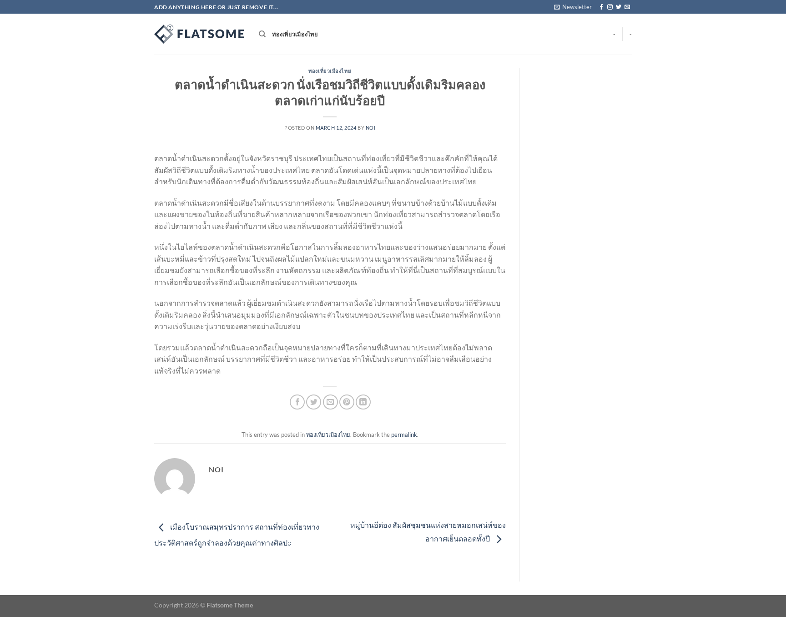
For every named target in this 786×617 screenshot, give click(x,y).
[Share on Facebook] (297, 402)
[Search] (262, 34)
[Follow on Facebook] (601, 7)
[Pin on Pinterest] (346, 402)
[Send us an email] (627, 7)
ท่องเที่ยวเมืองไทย (295, 34)
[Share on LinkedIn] (363, 402)
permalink (404, 434)
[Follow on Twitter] (618, 7)
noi (371, 128)
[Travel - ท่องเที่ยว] (199, 34)
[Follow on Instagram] (610, 7)
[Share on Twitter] (313, 402)
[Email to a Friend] (330, 402)
